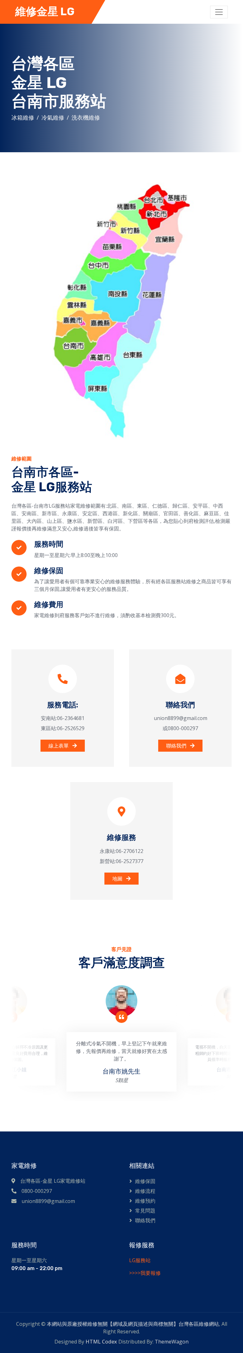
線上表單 (59, 745)
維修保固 (145, 1181)
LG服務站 (140, 1260)
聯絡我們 (177, 745)
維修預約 (145, 1200)
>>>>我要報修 (145, 1272)
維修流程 (145, 1190)
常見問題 (145, 1210)
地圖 (118, 878)
